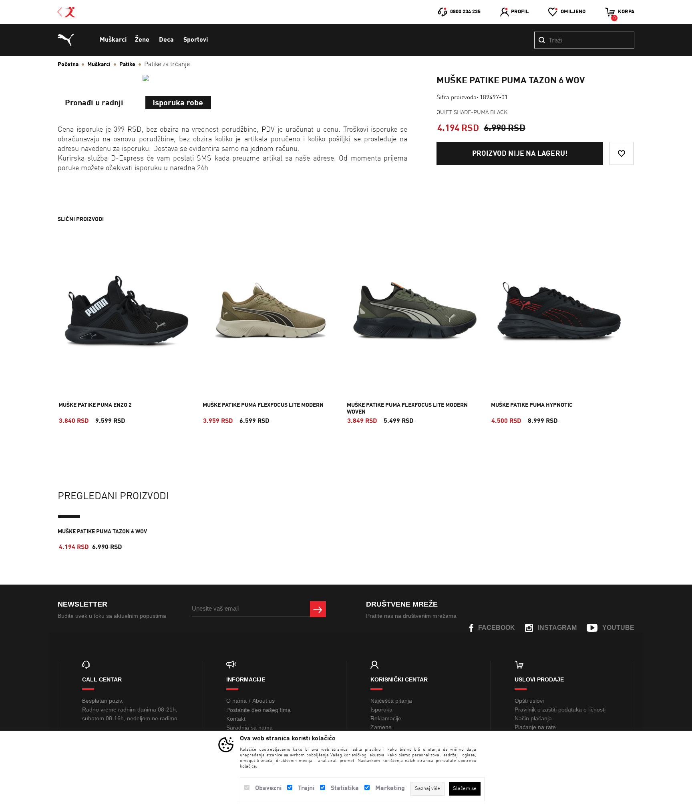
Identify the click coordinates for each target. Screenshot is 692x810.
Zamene (381, 727)
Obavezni (268, 788)
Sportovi (195, 40)
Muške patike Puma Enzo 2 (95, 405)
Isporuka (381, 709)
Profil (520, 11)
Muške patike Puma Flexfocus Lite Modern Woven (407, 408)
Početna (68, 64)
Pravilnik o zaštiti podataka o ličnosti (560, 709)
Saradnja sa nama (249, 727)
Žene (142, 40)
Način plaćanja (533, 718)
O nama (236, 700)
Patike (127, 64)
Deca (166, 40)
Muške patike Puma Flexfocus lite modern (263, 405)
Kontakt (235, 719)
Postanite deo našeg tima (258, 710)
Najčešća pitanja (391, 700)
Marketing (390, 788)
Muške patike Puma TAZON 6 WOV (102, 532)
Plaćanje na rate (535, 727)
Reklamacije (385, 718)
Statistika (345, 788)
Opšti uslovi (529, 700)
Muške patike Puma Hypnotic (532, 405)
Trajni (306, 788)
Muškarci (113, 40)
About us (263, 700)
